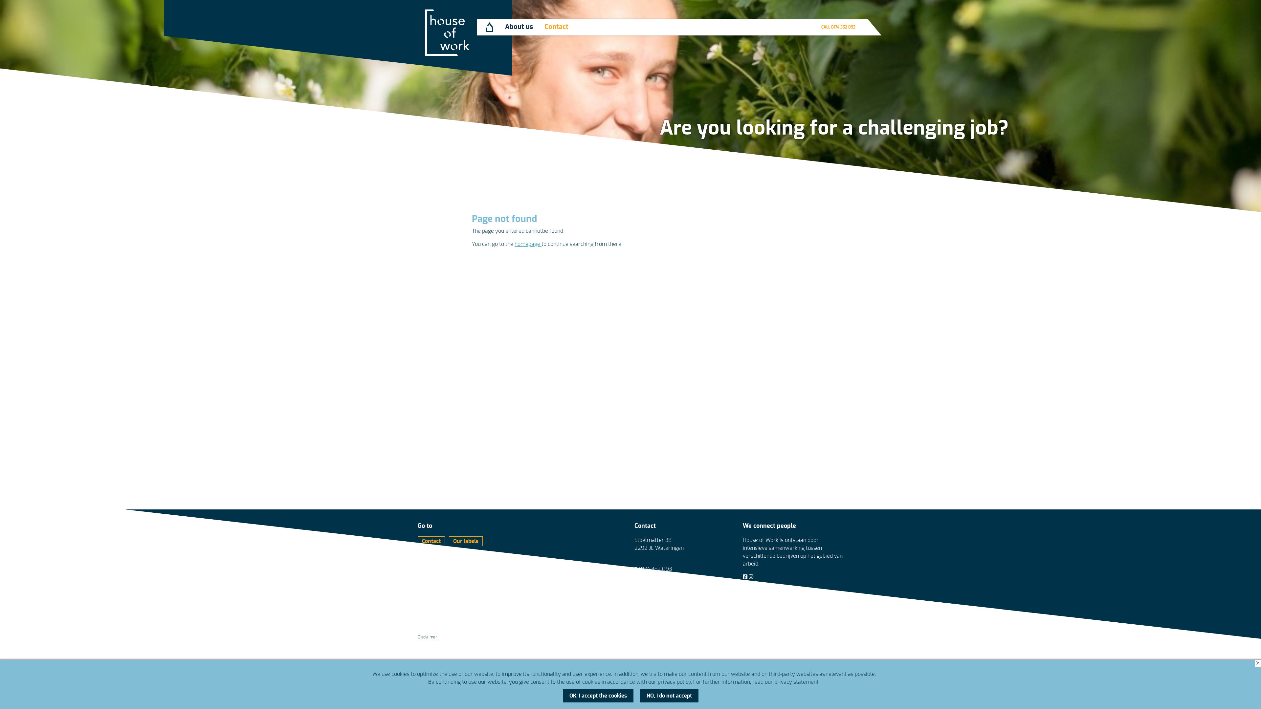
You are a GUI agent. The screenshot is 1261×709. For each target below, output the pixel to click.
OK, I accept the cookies (598, 695)
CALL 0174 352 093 (838, 27)
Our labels (465, 541)
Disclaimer (427, 637)
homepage (528, 244)
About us (519, 26)
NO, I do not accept (669, 695)
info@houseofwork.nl (664, 576)
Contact (556, 26)
